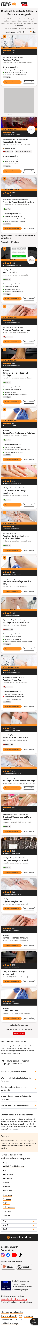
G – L (18, 1221)
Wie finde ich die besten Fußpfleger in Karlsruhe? (18, 1079)
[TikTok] (20, 1255)
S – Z (18, 1229)
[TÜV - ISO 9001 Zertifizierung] (6, 1285)
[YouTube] (14, 1255)
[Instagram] (3, 1255)
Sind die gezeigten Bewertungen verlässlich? (18, 1088)
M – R (18, 1225)
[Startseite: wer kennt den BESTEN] (8, 4)
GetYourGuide (14, 242)
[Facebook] (8, 1255)
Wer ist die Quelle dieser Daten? (18, 1071)
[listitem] (13, 1166)
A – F (18, 1163)
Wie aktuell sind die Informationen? (18, 1106)
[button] (34, 1321)
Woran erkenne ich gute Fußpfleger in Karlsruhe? (18, 1097)
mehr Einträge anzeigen (19, 1025)
